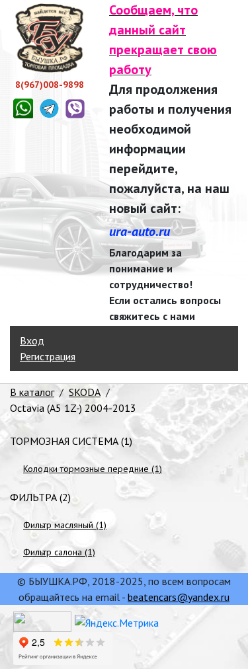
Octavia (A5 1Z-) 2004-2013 (73, 407)
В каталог (32, 392)
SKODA (85, 392)
